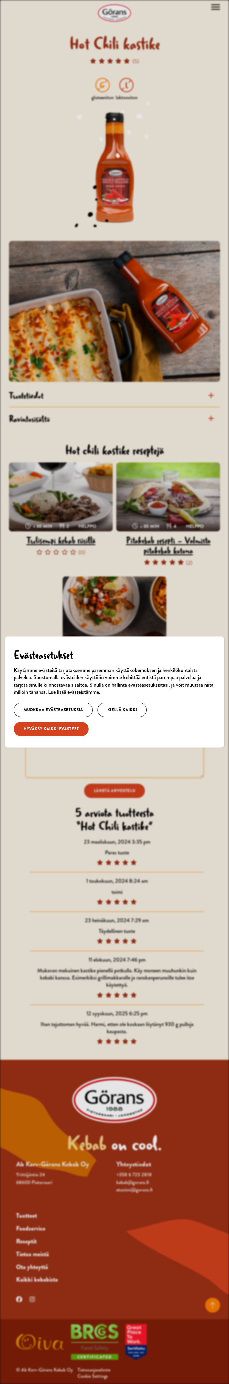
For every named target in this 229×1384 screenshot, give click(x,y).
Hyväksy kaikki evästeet (51, 729)
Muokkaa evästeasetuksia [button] (53, 710)
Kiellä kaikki (122, 710)
